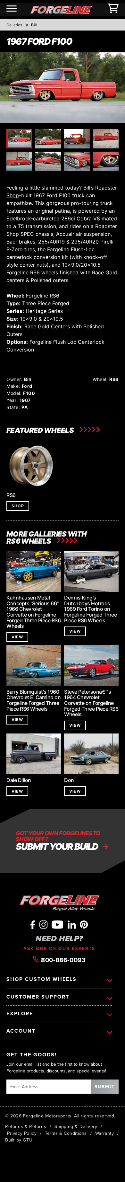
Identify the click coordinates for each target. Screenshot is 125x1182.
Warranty (104, 1133)
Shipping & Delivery (75, 1126)
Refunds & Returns (25, 1126)
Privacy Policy (22, 1133)
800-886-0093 (62, 959)
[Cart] (113, 10)
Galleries (14, 25)
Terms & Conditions (66, 1133)
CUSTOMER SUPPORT (37, 997)
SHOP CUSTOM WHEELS (41, 979)
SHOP (18, 505)
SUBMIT (105, 1086)
